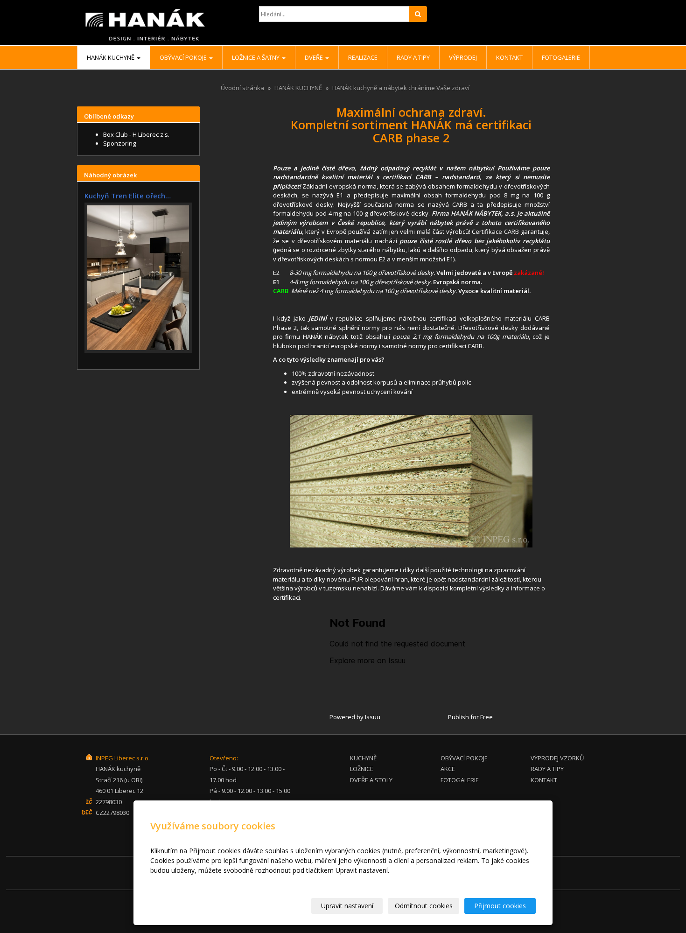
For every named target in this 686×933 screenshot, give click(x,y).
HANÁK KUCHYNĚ (111, 57)
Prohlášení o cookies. (182, 880)
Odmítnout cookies (424, 905)
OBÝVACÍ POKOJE (184, 57)
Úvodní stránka (242, 88)
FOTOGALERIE (460, 780)
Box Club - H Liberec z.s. (136, 134)
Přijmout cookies (500, 905)
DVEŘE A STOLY (371, 780)
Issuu (372, 717)
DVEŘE (314, 57)
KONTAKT (544, 780)
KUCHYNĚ (363, 758)
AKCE (448, 769)
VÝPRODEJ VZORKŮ (557, 758)
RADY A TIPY (413, 57)
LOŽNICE (361, 769)
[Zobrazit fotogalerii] (138, 278)
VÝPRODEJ (463, 57)
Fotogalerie (561, 57)
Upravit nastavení (347, 905)
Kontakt (509, 57)
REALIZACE (363, 57)
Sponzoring (119, 143)
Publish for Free (470, 717)
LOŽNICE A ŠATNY (256, 57)
